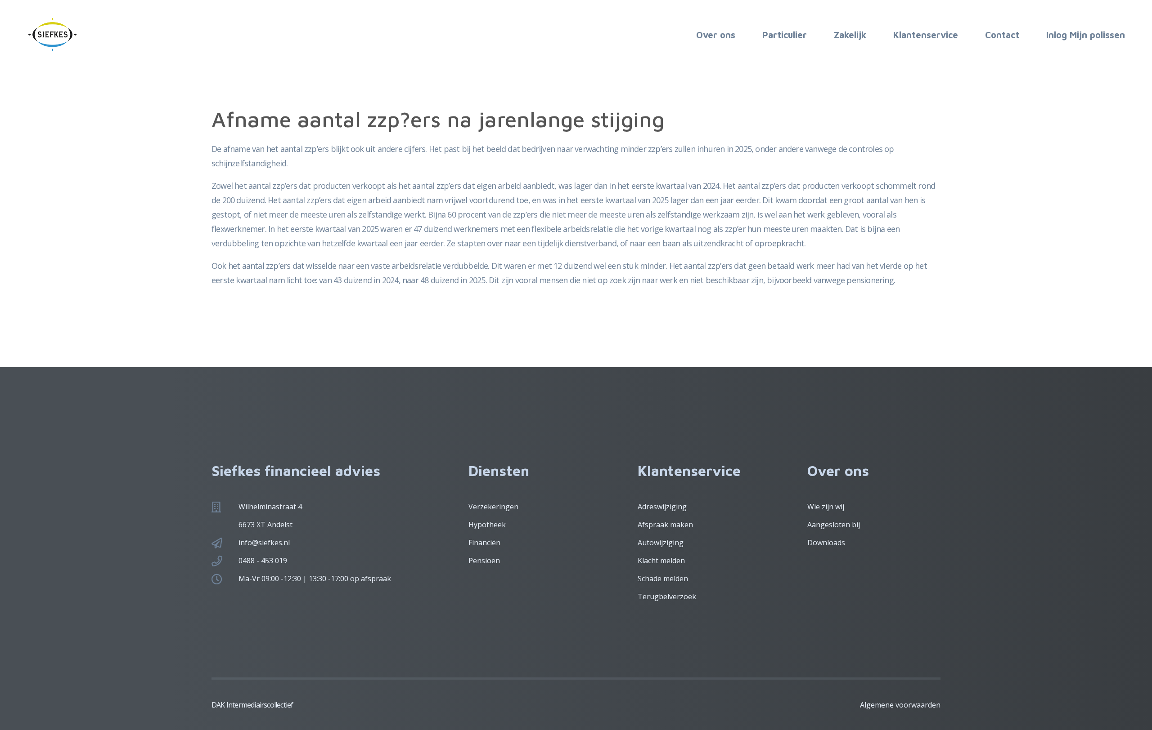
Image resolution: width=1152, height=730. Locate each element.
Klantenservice (925, 35)
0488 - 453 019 (262, 560)
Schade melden (663, 578)
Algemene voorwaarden (900, 705)
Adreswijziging (662, 507)
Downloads (826, 543)
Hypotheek (487, 525)
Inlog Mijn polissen (1085, 35)
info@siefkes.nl (264, 543)
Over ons (715, 35)
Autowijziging (661, 543)
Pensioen (484, 560)
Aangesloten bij (833, 525)
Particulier (784, 35)
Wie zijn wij (825, 507)
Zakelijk (850, 35)
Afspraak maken (665, 525)
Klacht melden (661, 560)
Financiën (484, 543)
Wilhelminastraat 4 (270, 507)
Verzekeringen (493, 507)
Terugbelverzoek (667, 596)
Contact (1002, 35)
